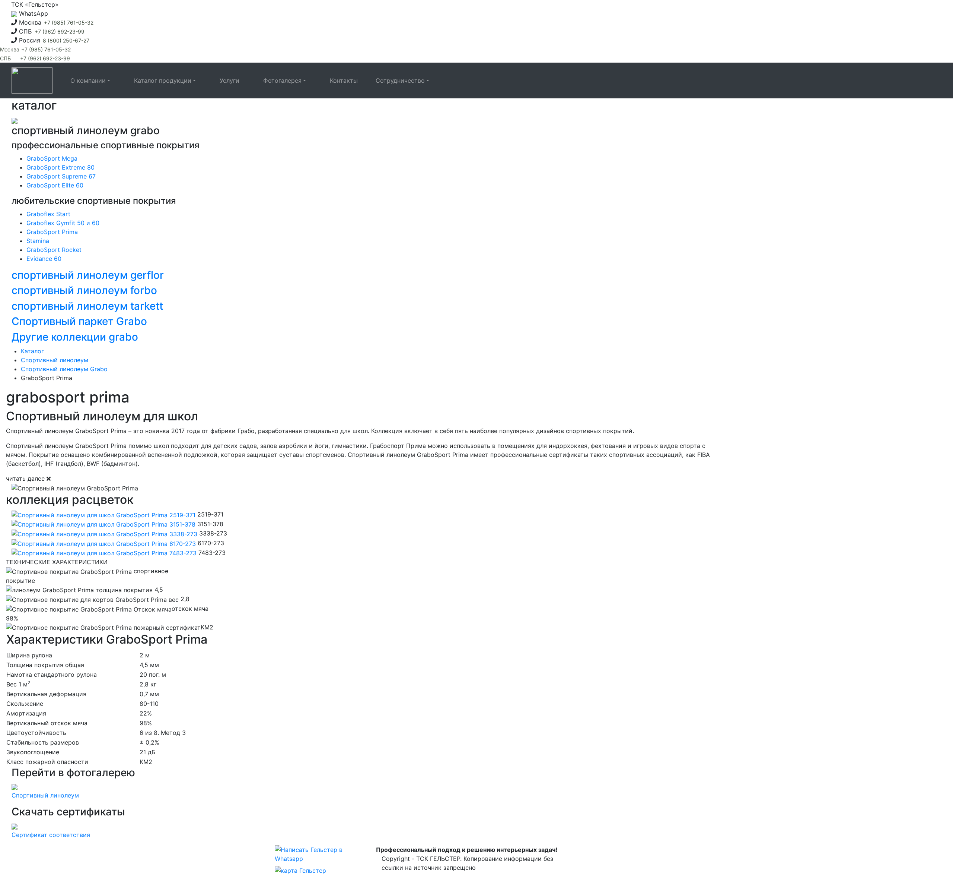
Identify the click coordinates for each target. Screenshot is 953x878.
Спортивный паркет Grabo (79, 321)
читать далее (25, 478)
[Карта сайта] (300, 871)
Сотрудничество (400, 80)
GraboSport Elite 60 (54, 185)
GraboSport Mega (51, 158)
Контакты (344, 80)
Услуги (229, 80)
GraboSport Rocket (54, 249)
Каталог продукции (162, 80)
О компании (88, 80)
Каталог (32, 351)
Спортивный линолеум (54, 360)
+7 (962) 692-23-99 (60, 31)
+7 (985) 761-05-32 (68, 22)
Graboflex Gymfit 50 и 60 (62, 223)
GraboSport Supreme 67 (61, 176)
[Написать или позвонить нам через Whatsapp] (314, 855)
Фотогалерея (282, 80)
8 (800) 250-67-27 (66, 40)
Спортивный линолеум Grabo (64, 369)
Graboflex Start (48, 214)
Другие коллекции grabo (75, 337)
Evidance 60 (43, 258)
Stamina (37, 240)
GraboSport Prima (52, 232)
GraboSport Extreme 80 (60, 167)
